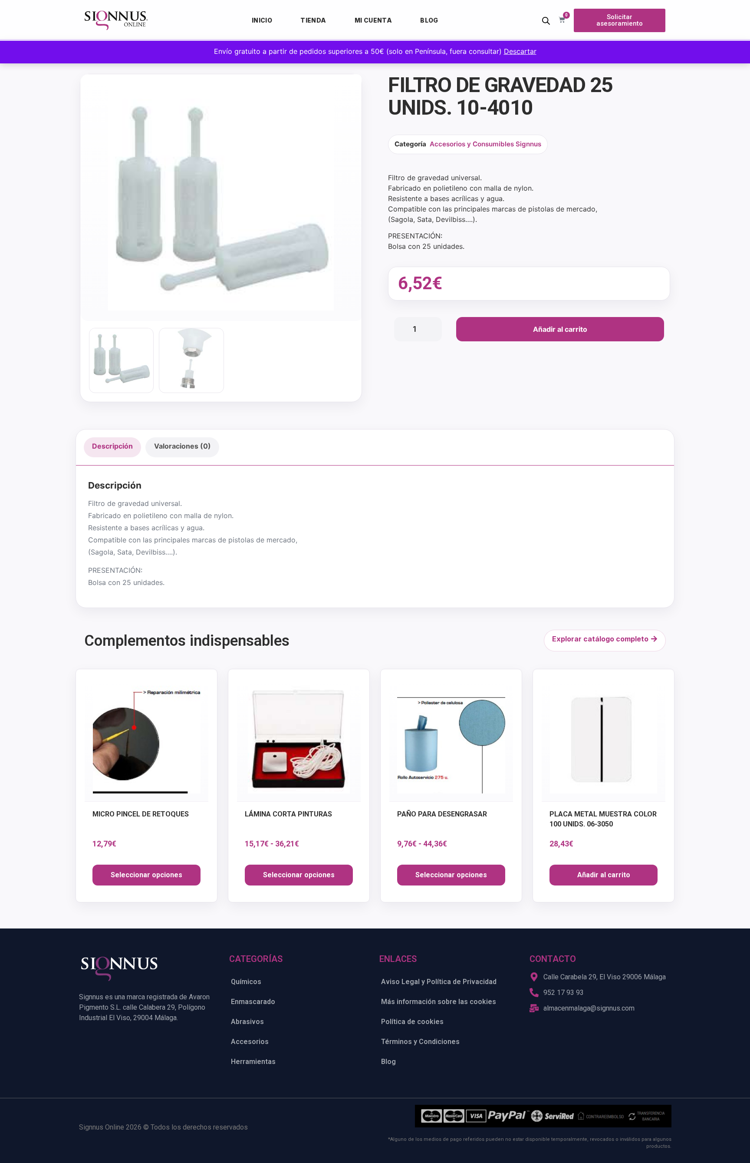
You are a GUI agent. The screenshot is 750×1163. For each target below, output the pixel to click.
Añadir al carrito (560, 329)
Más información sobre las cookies (438, 1002)
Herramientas (253, 1061)
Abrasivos (247, 1022)
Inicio (262, 20)
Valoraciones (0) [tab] (182, 446)
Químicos (246, 982)
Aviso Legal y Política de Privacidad (439, 982)
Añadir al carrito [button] (603, 875)
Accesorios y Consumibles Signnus (485, 144)
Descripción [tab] (112, 446)
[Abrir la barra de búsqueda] (546, 20)
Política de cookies (412, 1022)
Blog (429, 20)
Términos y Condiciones (420, 1041)
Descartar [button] (520, 51)
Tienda (313, 20)
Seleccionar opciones (146, 875)
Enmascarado (253, 1002)
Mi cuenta (373, 20)
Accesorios (250, 1041)
